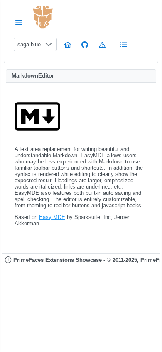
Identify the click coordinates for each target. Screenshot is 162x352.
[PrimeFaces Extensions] (42, 17)
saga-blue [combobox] (29, 44)
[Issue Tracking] (102, 44)
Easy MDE (52, 217)
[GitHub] (85, 44)
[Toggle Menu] (19, 22)
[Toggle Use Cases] (124, 44)
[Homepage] (68, 44)
